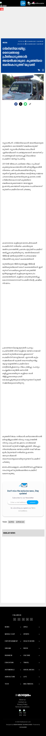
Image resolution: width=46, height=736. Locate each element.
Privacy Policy (22, 704)
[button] (3, 3)
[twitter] (19, 619)
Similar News (9, 533)
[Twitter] (20, 104)
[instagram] (23, 619)
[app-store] (25, 713)
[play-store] (21, 713)
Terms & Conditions (22, 707)
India (5, 43)
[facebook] (16, 104)
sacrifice (11, 522)
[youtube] (27, 619)
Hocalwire (23, 727)
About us (22, 700)
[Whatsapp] (25, 104)
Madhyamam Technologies (23, 724)
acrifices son (20, 522)
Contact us (22, 702)
